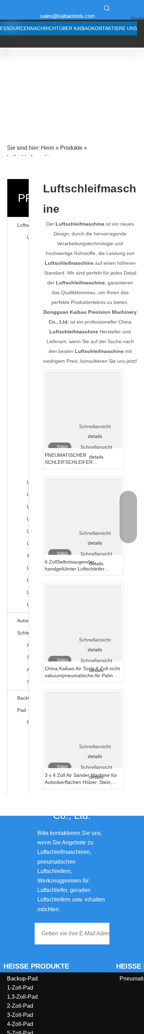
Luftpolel (28, 482)
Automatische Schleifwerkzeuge (28, 651)
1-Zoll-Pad (20, 988)
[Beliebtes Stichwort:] (107, 8)
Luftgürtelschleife (28, 506)
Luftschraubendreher (28, 592)
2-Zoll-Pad (20, 1006)
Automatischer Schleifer (23, 627)
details (95, 436)
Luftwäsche (28, 519)
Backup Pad (23, 704)
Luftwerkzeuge (23, 225)
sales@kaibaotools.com (67, 16)
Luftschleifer (28, 237)
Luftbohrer (28, 531)
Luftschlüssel (28, 604)
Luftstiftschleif (28, 580)
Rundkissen (28, 722)
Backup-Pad (22, 979)
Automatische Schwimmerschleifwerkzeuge (28, 676)
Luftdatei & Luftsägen (28, 555)
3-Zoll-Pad (20, 1015)
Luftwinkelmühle (28, 494)
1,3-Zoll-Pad (22, 997)
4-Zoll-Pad (20, 1024)
